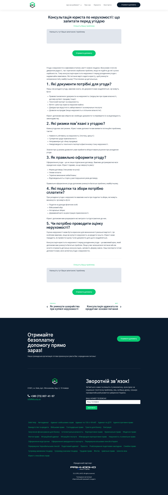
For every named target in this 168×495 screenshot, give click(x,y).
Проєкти (84, 446)
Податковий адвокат (70, 446)
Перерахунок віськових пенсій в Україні (101, 441)
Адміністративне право (123, 422)
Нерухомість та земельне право (122, 437)
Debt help (32, 422)
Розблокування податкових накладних (106, 446)
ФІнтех (97, 451)
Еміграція (107, 427)
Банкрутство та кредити (38, 427)
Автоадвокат (43, 422)
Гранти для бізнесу (93, 427)
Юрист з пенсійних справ (38, 456)
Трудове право (86, 451)
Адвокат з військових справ (62, 422)
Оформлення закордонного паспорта (67, 441)
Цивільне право (108, 451)
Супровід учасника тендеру (66, 451)
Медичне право (129, 432)
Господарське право (74, 427)
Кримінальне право (113, 432)
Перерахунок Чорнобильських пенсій (44, 446)
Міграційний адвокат (50, 437)
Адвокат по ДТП (104, 422)
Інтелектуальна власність (72, 432)
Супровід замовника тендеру (40, 451)
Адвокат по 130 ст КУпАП (86, 422)
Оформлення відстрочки (39, 441)
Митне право (33, 437)
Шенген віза (122, 451)
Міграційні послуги (69, 437)
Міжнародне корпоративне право (93, 437)
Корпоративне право (94, 432)
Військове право (57, 427)
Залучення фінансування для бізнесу (44, 432)
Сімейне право (130, 446)
